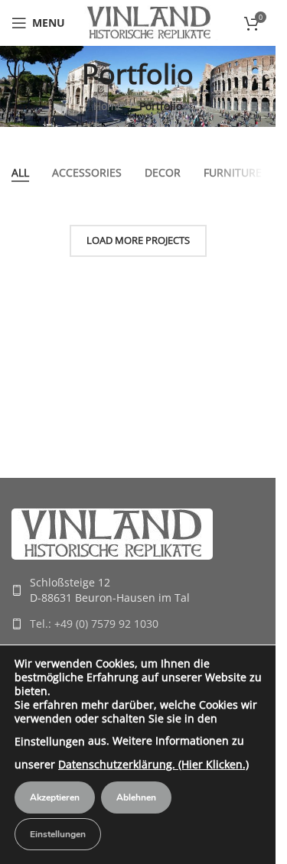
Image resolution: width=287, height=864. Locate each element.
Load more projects (138, 240)
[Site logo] (149, 22)
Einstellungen (50, 741)
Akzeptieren (55, 797)
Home (108, 106)
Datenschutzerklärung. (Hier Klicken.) (153, 764)
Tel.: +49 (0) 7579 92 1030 (94, 623)
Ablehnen (136, 797)
